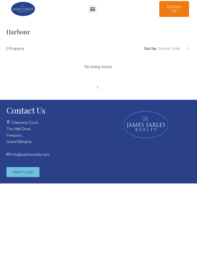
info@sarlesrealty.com (30, 154)
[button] (92, 9)
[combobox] (173, 48)
